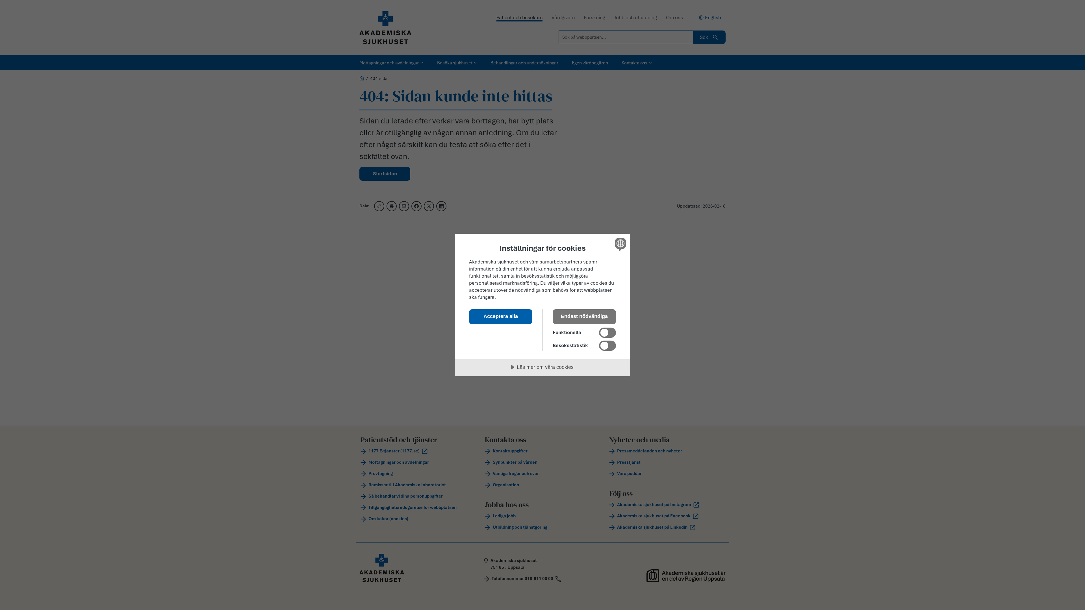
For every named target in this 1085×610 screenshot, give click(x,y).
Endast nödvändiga (584, 316)
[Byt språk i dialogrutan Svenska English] (619, 244)
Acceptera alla (500, 316)
